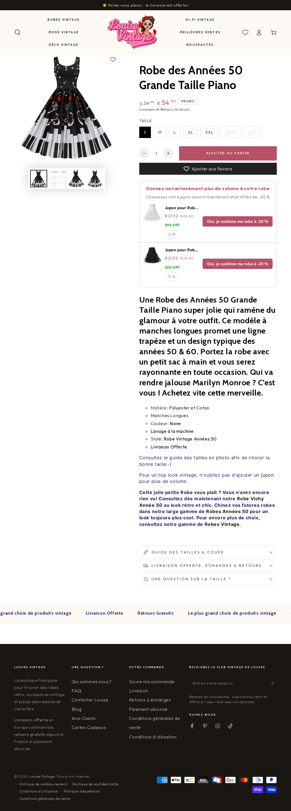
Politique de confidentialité (95, 784)
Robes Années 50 (227, 511)
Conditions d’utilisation (152, 737)
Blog (77, 709)
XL (190, 132)
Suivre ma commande (152, 681)
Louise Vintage (42, 776)
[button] (17, 32)
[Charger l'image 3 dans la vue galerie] (76, 178)
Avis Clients (84, 718)
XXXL (230, 132)
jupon (267, 475)
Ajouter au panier (228, 153)
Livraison (138, 690)
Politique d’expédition (82, 791)
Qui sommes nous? (92, 681)
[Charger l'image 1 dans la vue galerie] (38, 178)
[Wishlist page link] (245, 32)
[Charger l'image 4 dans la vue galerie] (94, 178)
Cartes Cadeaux (89, 727)
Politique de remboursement (43, 784)
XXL (209, 132)
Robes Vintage (222, 524)
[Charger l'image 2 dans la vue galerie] (57, 178)
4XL (252, 132)
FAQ (77, 690)
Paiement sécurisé (148, 709)
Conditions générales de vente (44, 798)
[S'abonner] (273, 683)
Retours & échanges (150, 700)
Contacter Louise (90, 700)
